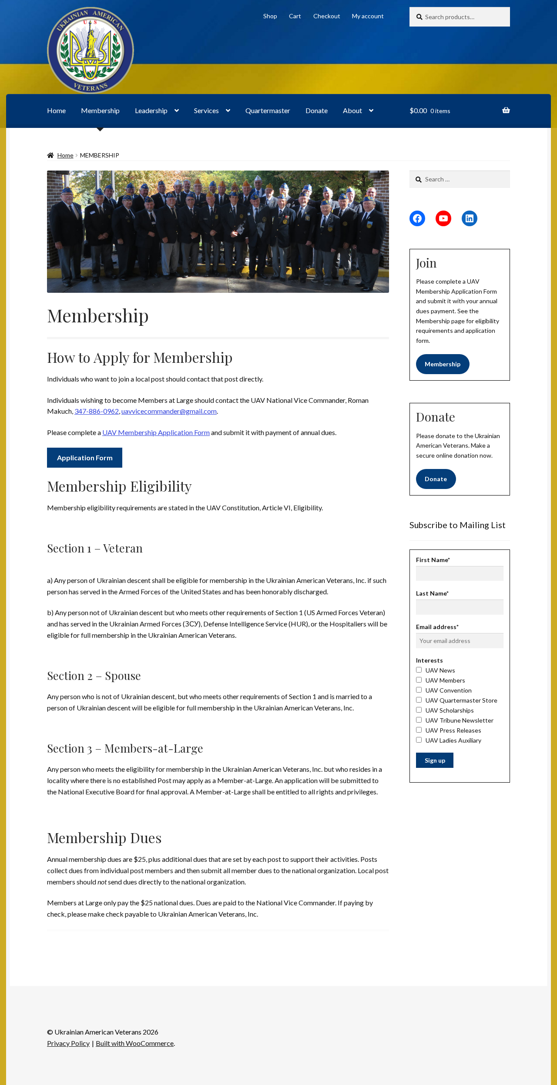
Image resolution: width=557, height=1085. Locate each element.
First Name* (433, 559)
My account (368, 16)
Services (206, 110)
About (352, 110)
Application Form (85, 457)
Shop (270, 16)
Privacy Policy (68, 1043)
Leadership (151, 110)
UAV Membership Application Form (156, 432)
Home (56, 110)
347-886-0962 (96, 411)
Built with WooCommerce (135, 1043)
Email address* (437, 626)
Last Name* (432, 593)
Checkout (326, 16)
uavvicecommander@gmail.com (169, 411)
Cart (295, 16)
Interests (429, 660)
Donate (316, 110)
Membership (100, 110)
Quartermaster (267, 110)
